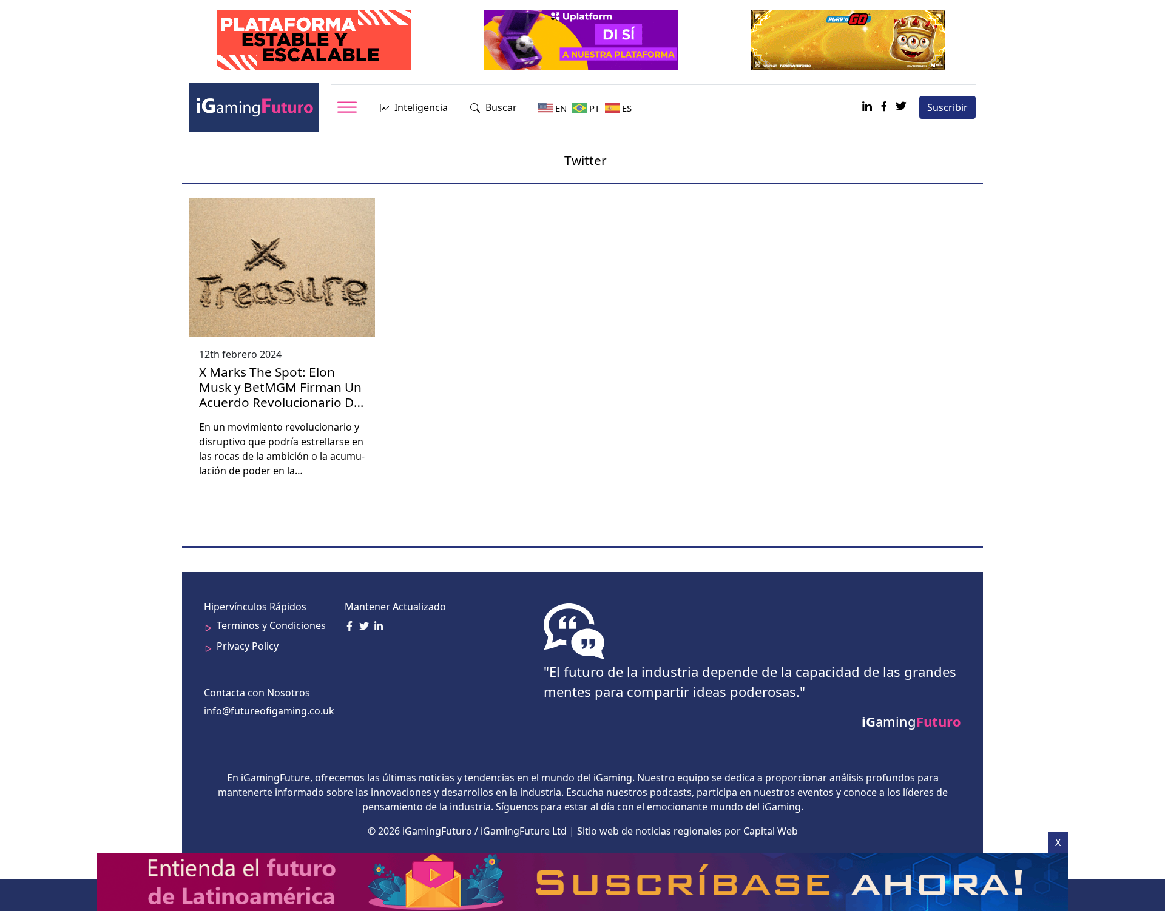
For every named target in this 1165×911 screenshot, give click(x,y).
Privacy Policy (248, 646)
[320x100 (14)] (849, 38)
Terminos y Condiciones (271, 625)
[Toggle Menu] (347, 107)
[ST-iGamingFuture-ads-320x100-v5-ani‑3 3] (315, 38)
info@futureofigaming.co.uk (269, 711)
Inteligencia (421, 107)
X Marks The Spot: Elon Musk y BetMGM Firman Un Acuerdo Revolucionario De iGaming (280, 394)
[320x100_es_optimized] (582, 38)
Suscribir (947, 107)
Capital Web (770, 831)
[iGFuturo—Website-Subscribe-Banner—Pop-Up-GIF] (583, 880)
